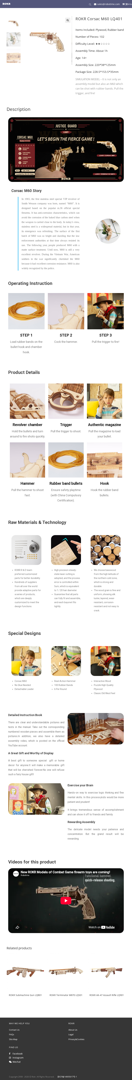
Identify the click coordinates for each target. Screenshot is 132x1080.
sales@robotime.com (108, 3)
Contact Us (14, 1029)
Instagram (17, 1057)
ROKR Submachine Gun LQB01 (25, 995)
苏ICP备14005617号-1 (67, 1076)
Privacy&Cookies (76, 1039)
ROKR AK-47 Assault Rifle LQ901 (107, 995)
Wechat (16, 1061)
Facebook (17, 1053)
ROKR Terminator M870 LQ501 (66, 995)
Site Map (13, 1039)
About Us (72, 1029)
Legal (70, 1034)
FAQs (11, 1034)
